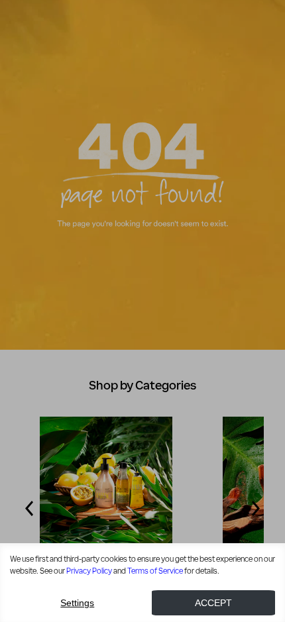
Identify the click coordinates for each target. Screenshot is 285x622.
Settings (77, 602)
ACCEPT (213, 602)
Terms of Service (155, 571)
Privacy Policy (89, 571)
